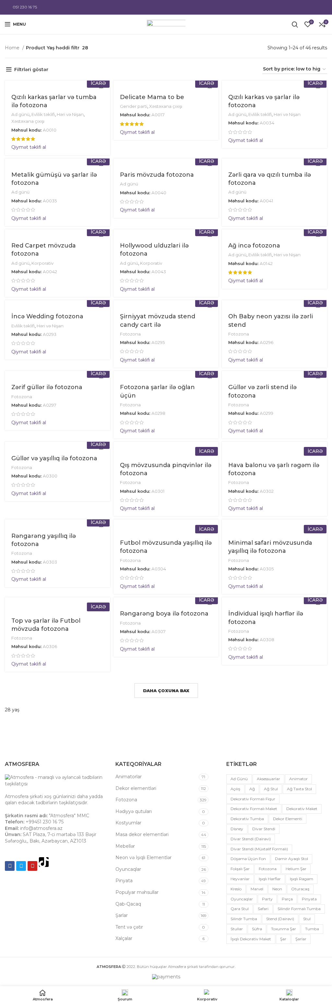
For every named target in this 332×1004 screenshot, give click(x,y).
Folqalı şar (240, 868)
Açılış (235, 788)
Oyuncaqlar (128, 869)
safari (263, 908)
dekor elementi (287, 818)
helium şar (296, 868)
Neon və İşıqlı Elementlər (143, 857)
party (267, 898)
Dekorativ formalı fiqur (253, 798)
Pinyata (124, 880)
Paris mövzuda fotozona (157, 174)
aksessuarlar (268, 778)
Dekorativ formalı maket (254, 808)
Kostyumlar (128, 823)
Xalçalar (123, 938)
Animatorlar (128, 777)
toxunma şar (283, 928)
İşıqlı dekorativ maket (251, 938)
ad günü (239, 778)
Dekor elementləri (135, 788)
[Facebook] (10, 866)
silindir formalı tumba (299, 908)
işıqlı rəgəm (301, 878)
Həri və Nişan (70, 114)
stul (307, 918)
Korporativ (42, 263)
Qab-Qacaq (128, 904)
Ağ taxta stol (299, 788)
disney (237, 828)
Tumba (312, 928)
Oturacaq (300, 888)
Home (13, 48)
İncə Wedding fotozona (47, 316)
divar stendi (263, 828)
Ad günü (20, 114)
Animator (298, 778)
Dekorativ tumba (247, 818)
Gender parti (133, 106)
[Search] (295, 24)
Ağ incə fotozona (254, 245)
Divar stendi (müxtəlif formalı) (259, 848)
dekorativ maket (301, 808)
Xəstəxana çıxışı (27, 121)
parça (287, 898)
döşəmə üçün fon (248, 858)
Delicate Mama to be (152, 97)
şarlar (300, 938)
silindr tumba (244, 918)
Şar (283, 938)
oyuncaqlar (242, 898)
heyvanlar (240, 878)
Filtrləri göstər (31, 69)
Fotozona (130, 334)
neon (277, 888)
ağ (252, 788)
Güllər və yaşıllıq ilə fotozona (54, 458)
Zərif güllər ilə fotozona (46, 387)
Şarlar (121, 915)
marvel (257, 888)
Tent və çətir (129, 927)
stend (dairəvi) (280, 918)
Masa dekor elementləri (142, 834)
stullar (237, 928)
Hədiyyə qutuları (133, 811)
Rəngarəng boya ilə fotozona (164, 613)
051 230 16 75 (25, 7)
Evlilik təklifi (43, 114)
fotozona (268, 868)
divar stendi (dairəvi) (251, 838)
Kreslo (236, 888)
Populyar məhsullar (137, 892)
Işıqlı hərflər (270, 878)
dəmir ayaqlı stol (291, 858)
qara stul (240, 908)
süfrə (257, 928)
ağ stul (271, 788)
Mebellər (125, 846)
